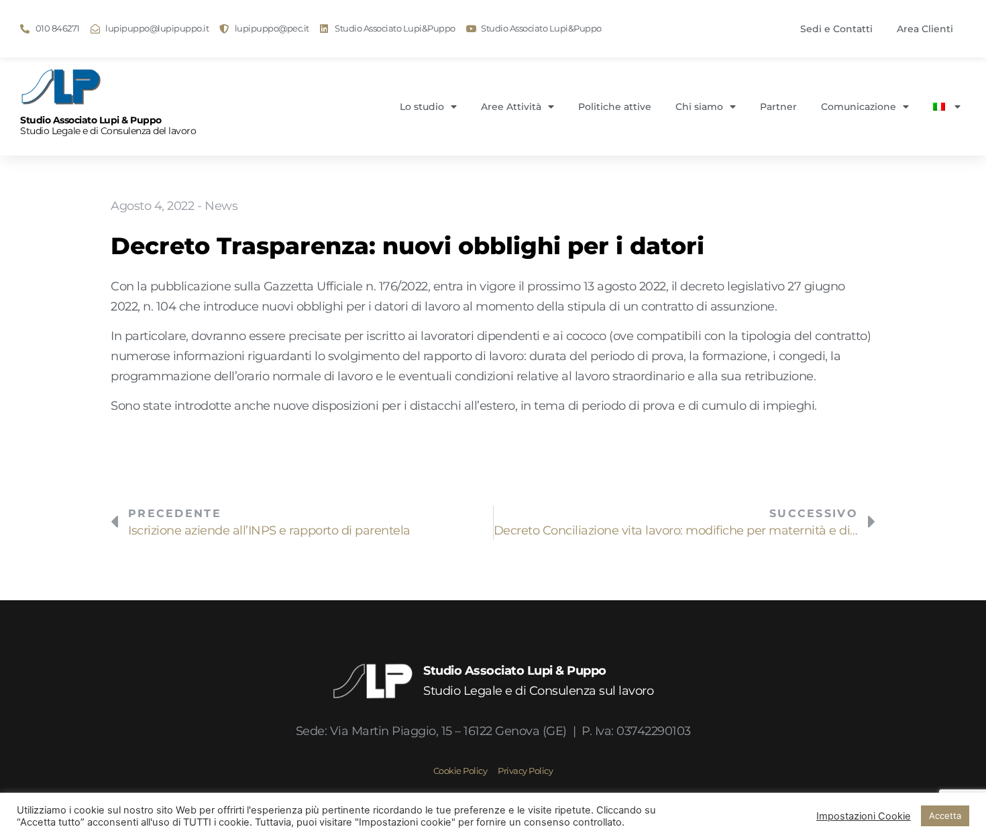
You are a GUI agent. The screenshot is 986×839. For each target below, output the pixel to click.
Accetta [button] (945, 815)
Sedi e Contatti (836, 29)
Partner (778, 107)
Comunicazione (858, 107)
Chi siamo (699, 107)
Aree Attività (511, 107)
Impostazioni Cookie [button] (863, 816)
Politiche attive (614, 107)
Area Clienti (925, 29)
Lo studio (422, 107)
